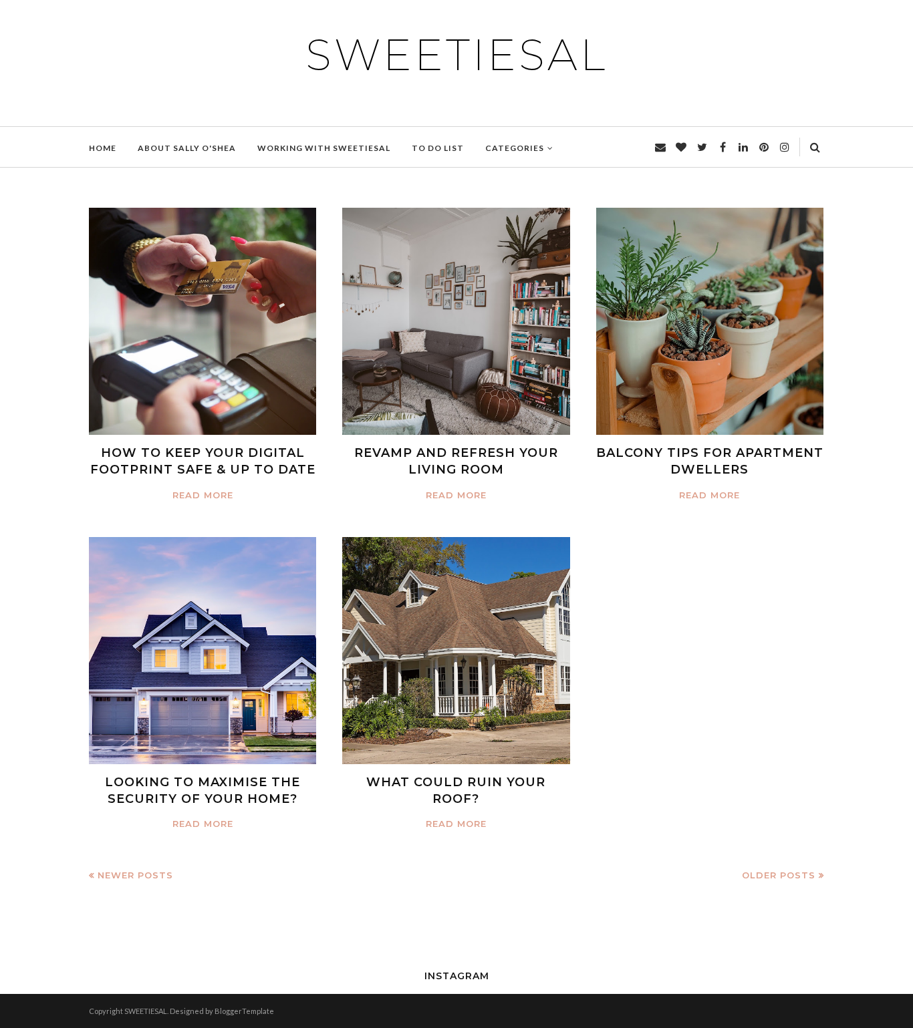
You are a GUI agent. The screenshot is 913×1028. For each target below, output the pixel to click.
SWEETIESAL (456, 55)
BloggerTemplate (244, 1011)
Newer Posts (135, 875)
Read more (202, 495)
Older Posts (778, 875)
